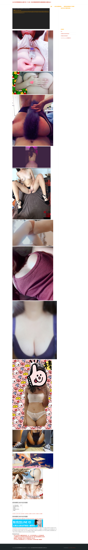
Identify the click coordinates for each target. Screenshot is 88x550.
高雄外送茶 (41, 518)
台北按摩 (40, 513)
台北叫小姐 (18, 513)
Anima (69, 547)
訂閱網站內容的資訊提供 (65, 33)
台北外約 (13, 513)
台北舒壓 (29, 513)
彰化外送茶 (32, 518)
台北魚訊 (37, 513)
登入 (61, 31)
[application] (31, 18)
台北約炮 (26, 513)
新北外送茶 (15, 518)
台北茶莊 (33, 513)
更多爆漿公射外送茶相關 (16, 507)
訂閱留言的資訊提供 (64, 35)
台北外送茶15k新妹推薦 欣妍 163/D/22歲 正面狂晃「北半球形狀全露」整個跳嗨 (28, 539)
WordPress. (74, 547)
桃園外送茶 (23, 518)
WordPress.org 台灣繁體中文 (66, 38)
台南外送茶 (36, 518)
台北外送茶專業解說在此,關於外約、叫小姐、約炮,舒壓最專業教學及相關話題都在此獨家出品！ (31, 2)
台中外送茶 (28, 518)
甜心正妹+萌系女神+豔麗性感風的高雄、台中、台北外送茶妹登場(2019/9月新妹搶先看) (29, 535)
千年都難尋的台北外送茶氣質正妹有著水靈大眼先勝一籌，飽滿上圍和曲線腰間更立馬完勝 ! (29, 536)
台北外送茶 (22, 513)
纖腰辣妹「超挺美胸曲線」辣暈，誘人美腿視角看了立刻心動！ (24, 538)
